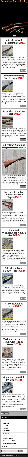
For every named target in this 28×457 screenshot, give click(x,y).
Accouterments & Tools (8, 438)
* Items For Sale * (6, 423)
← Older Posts (4, 413)
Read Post (23, 70)
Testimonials (4, 446)
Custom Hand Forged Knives (9, 440)
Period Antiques (6, 430)
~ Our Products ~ (6, 433)
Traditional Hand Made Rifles (9, 443)
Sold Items (5, 428)
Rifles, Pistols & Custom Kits (9, 436)
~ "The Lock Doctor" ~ (7, 421)
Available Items (6, 425)
